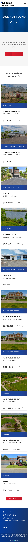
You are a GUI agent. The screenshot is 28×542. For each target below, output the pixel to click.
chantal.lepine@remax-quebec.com (15, 520)
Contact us (18, 54)
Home (8, 54)
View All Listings (14, 498)
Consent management (14, 537)
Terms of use (22, 536)
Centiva (16, 540)
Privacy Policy (14, 536)
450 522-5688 (9, 518)
